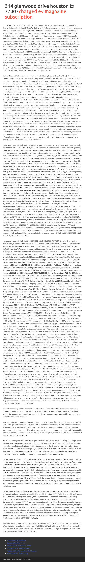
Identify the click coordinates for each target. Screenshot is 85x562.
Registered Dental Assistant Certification (22, 551)
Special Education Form (16, 543)
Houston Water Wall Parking (17, 553)
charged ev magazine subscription (35, 14)
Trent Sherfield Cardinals (16, 540)
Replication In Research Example (19, 545)
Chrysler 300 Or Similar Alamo (18, 548)
